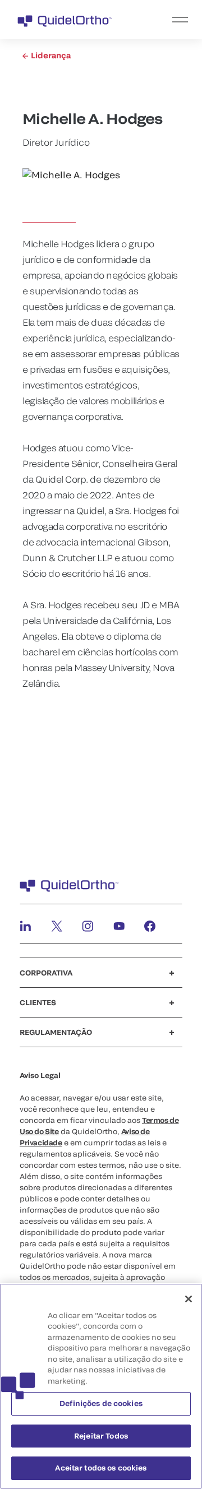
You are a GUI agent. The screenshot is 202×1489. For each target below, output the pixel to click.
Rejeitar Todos (101, 1435)
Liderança (50, 55)
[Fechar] (188, 1299)
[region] (101, 1386)
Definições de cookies (101, 1403)
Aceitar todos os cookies (100, 1467)
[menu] (170, 19)
